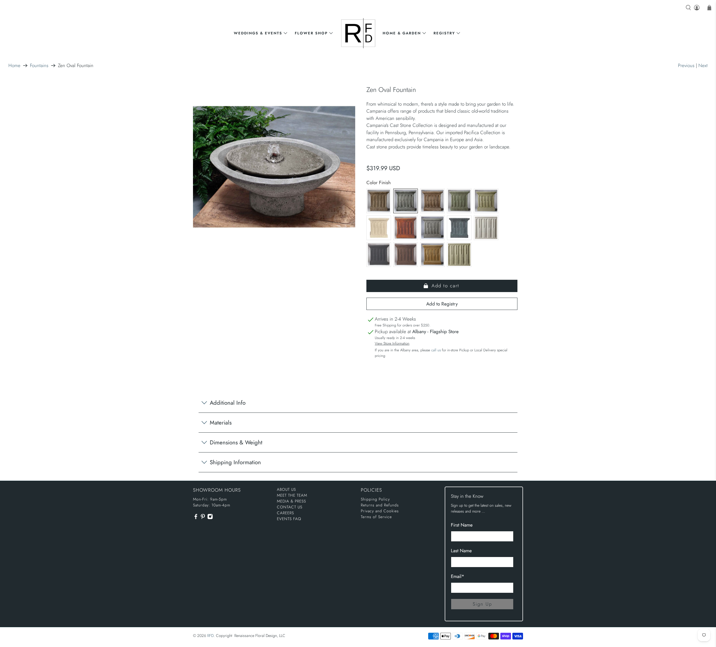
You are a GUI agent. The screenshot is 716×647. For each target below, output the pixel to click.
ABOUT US (286, 489)
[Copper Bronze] (459, 201)
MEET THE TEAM (292, 495)
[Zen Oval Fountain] (274, 167)
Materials (221, 422)
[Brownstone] (432, 201)
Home (14, 65)
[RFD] (358, 33)
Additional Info (228, 403)
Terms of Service (376, 517)
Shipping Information (235, 462)
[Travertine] (432, 254)
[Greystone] (432, 227)
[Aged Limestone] (378, 201)
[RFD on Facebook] (196, 518)
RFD (210, 635)
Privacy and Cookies (380, 511)
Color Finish (378, 182)
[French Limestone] (378, 227)
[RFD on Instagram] (210, 518)
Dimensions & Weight (236, 442)
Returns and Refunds (380, 505)
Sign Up (482, 604)
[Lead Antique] (459, 227)
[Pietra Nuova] (405, 254)
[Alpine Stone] (405, 201)
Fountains (39, 65)
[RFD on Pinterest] (203, 518)
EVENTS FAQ (289, 519)
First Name (462, 525)
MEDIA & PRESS (291, 501)
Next (703, 65)
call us (436, 350)
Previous (686, 65)
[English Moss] (486, 201)
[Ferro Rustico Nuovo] (405, 227)
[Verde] (459, 254)
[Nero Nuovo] (378, 254)
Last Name (461, 550)
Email (457, 576)
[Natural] (486, 227)
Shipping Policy (375, 499)
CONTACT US (289, 507)
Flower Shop (311, 33)
